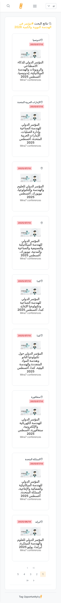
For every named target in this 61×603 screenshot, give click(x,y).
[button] (49, 6)
